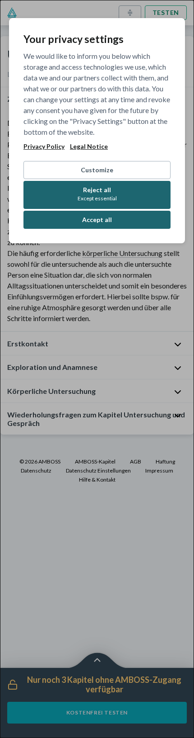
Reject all (97, 194)
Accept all (97, 219)
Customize (97, 170)
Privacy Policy (44, 146)
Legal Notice (89, 146)
